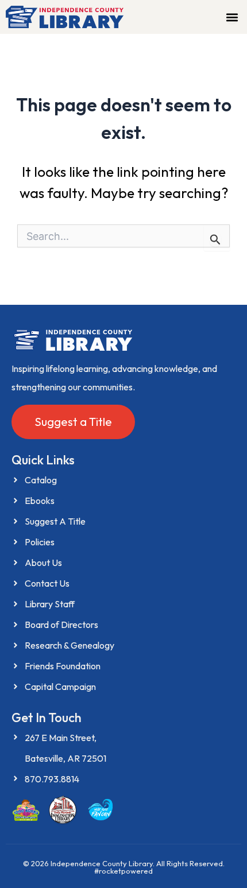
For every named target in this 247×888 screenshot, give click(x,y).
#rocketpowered (123, 870)
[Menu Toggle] (232, 17)
